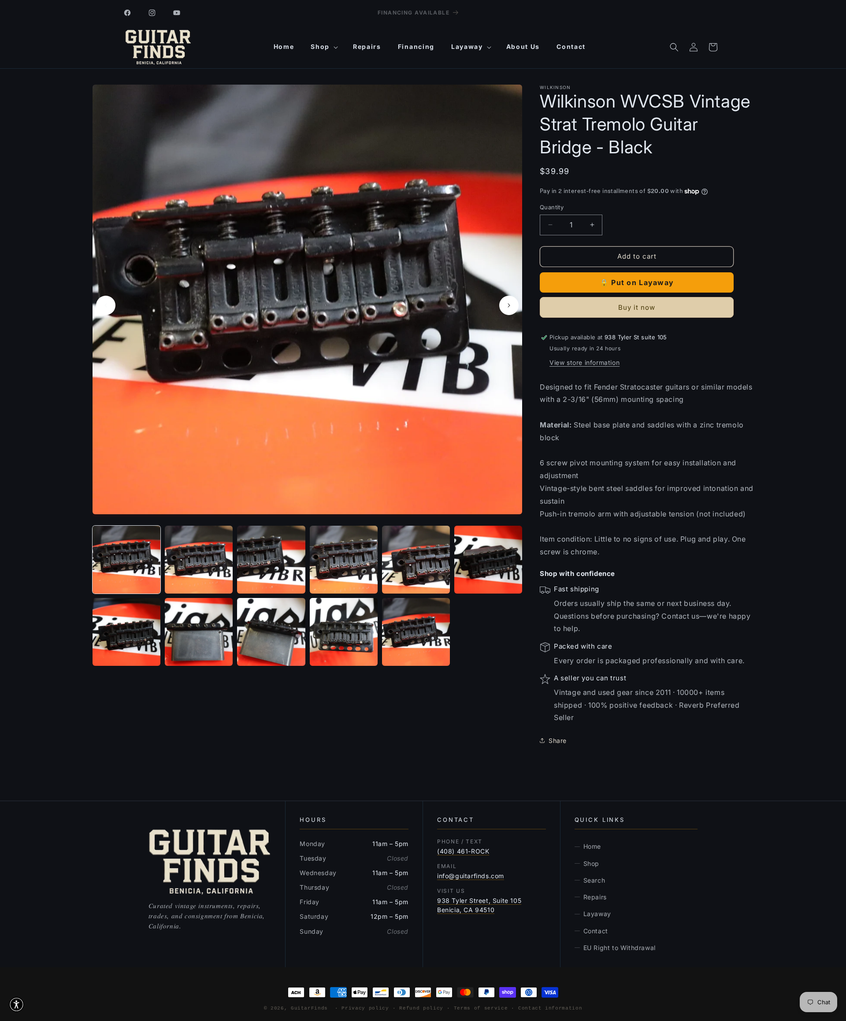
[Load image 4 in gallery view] (344, 560)
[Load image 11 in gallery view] (416, 632)
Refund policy (421, 1008)
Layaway (597, 913)
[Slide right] (509, 305)
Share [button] (558, 740)
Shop (591, 863)
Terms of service (481, 1008)
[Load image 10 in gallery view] (344, 632)
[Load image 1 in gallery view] (126, 560)
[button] (323, 46)
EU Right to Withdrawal (619, 947)
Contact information (550, 1008)
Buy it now (636, 307)
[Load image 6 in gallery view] (488, 560)
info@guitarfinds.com (470, 876)
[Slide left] (105, 305)
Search (594, 880)
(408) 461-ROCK (463, 851)
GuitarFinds (309, 1008)
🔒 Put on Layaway (637, 282)
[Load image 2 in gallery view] (199, 560)
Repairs (595, 897)
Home (592, 846)
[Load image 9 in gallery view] (271, 632)
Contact (595, 931)
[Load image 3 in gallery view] (271, 560)
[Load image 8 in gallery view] (199, 632)
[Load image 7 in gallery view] (126, 632)
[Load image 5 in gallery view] (416, 560)
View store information (584, 362)
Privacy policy (365, 1008)
